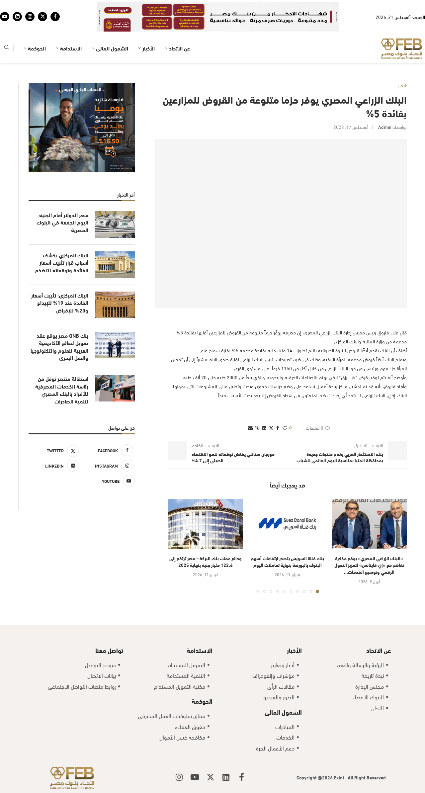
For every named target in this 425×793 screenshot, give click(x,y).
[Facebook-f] (242, 777)
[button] (177, 545)
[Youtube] (4, 16)
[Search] (6, 48)
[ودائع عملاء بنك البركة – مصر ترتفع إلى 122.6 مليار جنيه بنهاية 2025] (205, 524)
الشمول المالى (112, 48)
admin (384, 126)
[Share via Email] (250, 427)
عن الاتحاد (179, 48)
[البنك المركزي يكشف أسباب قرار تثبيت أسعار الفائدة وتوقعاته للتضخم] (115, 264)
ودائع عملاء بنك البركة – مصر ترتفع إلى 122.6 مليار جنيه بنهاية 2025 (205, 562)
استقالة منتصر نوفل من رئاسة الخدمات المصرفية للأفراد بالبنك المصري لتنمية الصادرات (61, 389)
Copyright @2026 (315, 777)
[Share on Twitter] (271, 427)
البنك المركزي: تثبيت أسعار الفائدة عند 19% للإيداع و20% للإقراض (59, 303)
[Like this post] (285, 427)
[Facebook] (55, 16)
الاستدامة (71, 48)
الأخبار (148, 48)
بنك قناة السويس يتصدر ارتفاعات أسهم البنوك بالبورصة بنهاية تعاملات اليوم (287, 562)
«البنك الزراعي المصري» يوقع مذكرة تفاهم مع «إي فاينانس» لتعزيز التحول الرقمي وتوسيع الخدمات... (369, 565)
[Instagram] (30, 16)
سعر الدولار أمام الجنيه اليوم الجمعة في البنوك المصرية (62, 222)
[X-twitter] (210, 777)
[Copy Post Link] (257, 427)
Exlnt (339, 777)
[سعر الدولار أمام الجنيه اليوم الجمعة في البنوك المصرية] (115, 224)
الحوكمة (37, 48)
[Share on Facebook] (277, 427)
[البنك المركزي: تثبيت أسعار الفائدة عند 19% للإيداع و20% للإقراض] (115, 305)
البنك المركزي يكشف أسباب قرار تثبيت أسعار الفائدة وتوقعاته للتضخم (61, 262)
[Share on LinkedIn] (264, 427)
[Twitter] (42, 16)
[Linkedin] (17, 16)
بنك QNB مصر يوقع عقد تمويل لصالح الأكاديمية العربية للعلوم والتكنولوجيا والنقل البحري (59, 346)
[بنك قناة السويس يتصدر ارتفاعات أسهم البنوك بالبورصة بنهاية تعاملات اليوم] (287, 524)
